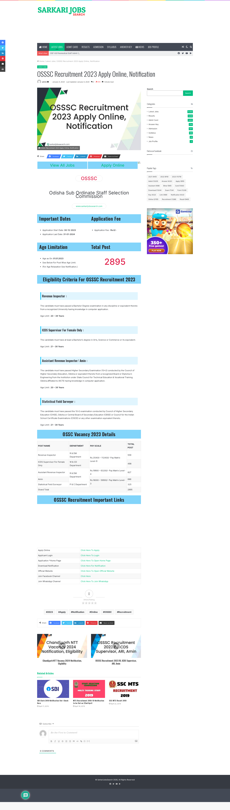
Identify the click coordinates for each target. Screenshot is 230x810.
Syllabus (111, 47)
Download (154, 190)
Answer (167, 181)
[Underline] (59, 741)
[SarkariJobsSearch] (61, 11)
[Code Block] (77, 741)
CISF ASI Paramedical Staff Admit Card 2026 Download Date (75, 53)
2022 (164, 177)
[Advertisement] (141, 21)
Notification (78, 612)
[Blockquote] (74, 741)
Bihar (167, 186)
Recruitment (124, 612)
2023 (50, 612)
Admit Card (72, 47)
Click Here (86, 576)
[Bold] (51, 741)
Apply (63, 612)
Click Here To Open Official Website (97, 571)
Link (163, 195)
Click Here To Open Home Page (96, 560)
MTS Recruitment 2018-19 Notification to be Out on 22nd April (88, 701)
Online (94, 612)
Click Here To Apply (90, 550)
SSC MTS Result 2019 (117, 700)
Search (150, 89)
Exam (169, 190)
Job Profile (153, 47)
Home (44, 47)
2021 (152, 177)
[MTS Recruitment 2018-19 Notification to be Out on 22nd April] (89, 689)
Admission (98, 47)
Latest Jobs (57, 47)
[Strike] (62, 741)
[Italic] (55, 741)
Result (184, 199)
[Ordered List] (66, 741)
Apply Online (112, 165)
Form (181, 190)
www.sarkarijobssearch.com (89, 206)
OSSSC (108, 612)
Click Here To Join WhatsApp (94, 581)
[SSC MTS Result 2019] (125, 689)
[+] (88, 741)
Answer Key (126, 47)
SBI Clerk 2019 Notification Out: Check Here (52, 701)
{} (85, 741)
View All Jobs (62, 165)
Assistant (154, 186)
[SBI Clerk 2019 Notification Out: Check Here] (53, 689)
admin (44, 82)
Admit (153, 181)
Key (152, 195)
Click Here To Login (90, 555)
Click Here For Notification (93, 566)
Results (86, 47)
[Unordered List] (70, 741)
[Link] (81, 741)
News (141, 47)
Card (179, 186)
